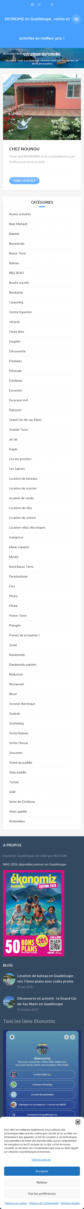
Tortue (14, 782)
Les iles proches (20, 459)
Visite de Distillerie (22, 802)
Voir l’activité (24, 181)
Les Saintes (17, 469)
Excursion (15, 390)
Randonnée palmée (22, 665)
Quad (13, 645)
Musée (14, 557)
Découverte (17, 351)
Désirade (15, 371)
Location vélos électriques (27, 527)
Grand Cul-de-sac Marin (25, 420)
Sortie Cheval (18, 743)
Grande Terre (18, 429)
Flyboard (15, 410)
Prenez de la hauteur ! (24, 635)
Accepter (42, 1171)
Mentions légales (70, 1203)
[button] (78, 1122)
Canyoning (16, 302)
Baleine (14, 234)
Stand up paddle (20, 762)
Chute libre (16, 332)
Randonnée (17, 655)
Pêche (13, 596)
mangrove (16, 537)
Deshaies (15, 361)
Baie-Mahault (18, 224)
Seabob (14, 713)
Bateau (14, 263)
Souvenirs (16, 753)
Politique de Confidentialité (44, 1203)
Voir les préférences (42, 1194)
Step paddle (18, 772)
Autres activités (20, 214)
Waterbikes (17, 821)
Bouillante (16, 292)
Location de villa (20, 508)
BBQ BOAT (16, 273)
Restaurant (16, 684)
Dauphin (14, 341)
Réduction (16, 674)
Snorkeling (16, 723)
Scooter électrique (22, 704)
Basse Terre (17, 253)
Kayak (13, 449)
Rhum (13, 694)
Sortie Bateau (18, 733)
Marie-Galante (19, 547)
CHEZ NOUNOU (24, 148)
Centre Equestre (20, 312)
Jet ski (13, 439)
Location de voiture (22, 518)
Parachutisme (18, 576)
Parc (12, 586)
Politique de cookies (15, 1203)
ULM (12, 792)
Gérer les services (41, 1159)
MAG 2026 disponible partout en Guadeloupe (34, 864)
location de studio (21, 498)
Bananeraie (16, 243)
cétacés (14, 322)
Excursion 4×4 (18, 400)
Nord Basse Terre (21, 567)
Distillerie (15, 381)
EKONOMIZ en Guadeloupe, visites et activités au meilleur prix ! (37, 28)
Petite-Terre (18, 616)
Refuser (42, 1182)
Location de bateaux (23, 478)
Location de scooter (23, 488)
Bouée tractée (19, 283)
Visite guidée (18, 811)
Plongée (15, 625)
